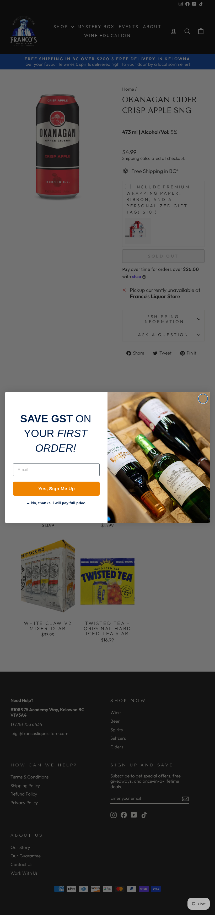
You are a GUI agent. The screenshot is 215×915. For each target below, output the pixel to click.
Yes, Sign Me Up (56, 488)
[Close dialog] (203, 398)
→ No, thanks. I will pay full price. (56, 502)
